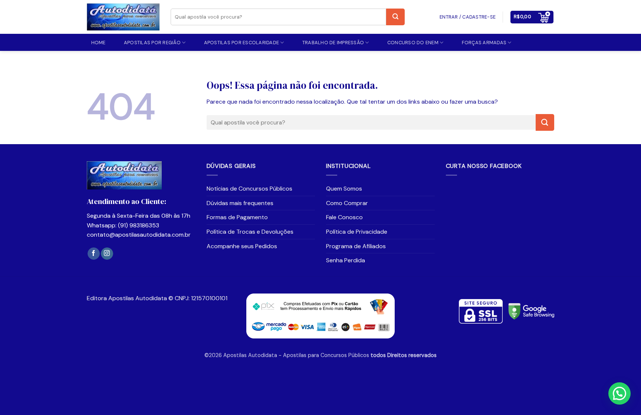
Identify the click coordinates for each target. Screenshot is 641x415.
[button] (532, 17)
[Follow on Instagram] (107, 253)
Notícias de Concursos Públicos (249, 188)
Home (98, 42)
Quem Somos (344, 188)
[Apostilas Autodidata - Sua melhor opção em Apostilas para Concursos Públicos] (123, 17)
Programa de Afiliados (356, 246)
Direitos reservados (412, 355)
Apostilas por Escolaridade (241, 42)
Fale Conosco (344, 217)
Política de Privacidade (356, 232)
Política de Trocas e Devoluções (250, 232)
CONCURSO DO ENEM (412, 42)
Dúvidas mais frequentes (240, 203)
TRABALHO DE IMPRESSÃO (333, 42)
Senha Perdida (345, 260)
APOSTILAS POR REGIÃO (152, 42)
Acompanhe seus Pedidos (242, 246)
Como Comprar (347, 203)
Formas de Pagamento (237, 217)
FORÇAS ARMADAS (484, 42)
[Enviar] (395, 17)
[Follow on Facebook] (94, 253)
